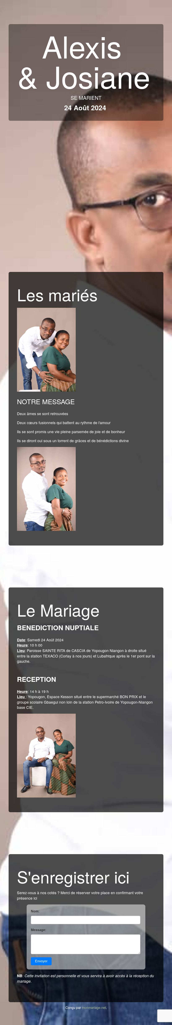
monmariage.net (94, 1007)
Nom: (35, 911)
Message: (38, 930)
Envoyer (41, 961)
